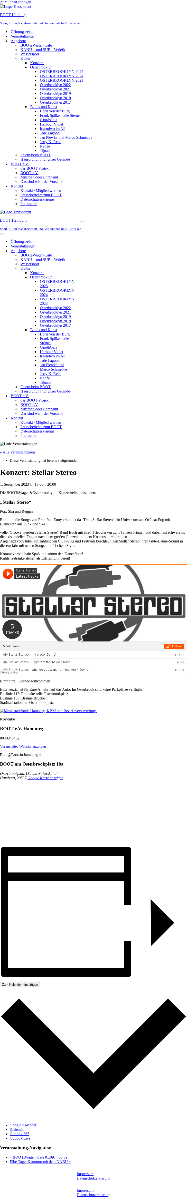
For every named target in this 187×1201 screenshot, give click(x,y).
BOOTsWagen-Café (36, 45)
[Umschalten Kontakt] (85, 418)
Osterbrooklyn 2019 (55, 93)
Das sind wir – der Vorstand (41, 181)
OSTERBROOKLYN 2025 (61, 71)
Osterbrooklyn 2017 (55, 102)
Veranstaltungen (23, 36)
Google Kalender (23, 1125)
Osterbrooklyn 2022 (55, 85)
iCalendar (17, 1129)
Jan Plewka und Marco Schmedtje (66, 137)
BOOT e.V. (29, 173)
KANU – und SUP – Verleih (42, 50)
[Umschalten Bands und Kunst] (85, 330)
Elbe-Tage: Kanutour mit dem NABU (40, 1162)
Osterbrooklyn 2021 (55, 89)
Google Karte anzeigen (45, 778)
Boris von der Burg (55, 111)
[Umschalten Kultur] (85, 268)
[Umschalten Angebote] (85, 251)
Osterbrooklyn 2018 (55, 98)
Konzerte (37, 63)
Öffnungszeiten (22, 32)
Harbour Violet (51, 124)
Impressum (28, 204)
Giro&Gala (48, 120)
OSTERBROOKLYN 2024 (61, 76)
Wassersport (29, 54)
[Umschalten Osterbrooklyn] (85, 277)
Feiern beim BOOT (35, 155)
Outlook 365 (19, 1134)
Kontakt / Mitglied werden (40, 190)
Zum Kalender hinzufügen (20, 984)
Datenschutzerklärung (37, 199)
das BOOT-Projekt (34, 168)
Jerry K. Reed (50, 142)
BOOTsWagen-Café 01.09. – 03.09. (39, 1157)
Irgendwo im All (52, 129)
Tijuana (45, 150)
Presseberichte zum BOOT (41, 195)
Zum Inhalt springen (15, 2)
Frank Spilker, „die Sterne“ (60, 115)
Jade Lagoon (50, 133)
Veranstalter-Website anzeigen (23, 746)
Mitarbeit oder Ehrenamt (39, 177)
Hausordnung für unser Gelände (45, 159)
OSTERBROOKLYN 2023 (61, 80)
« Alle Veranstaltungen (17, 452)
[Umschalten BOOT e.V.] (85, 396)
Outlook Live (20, 1138)
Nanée (45, 146)
